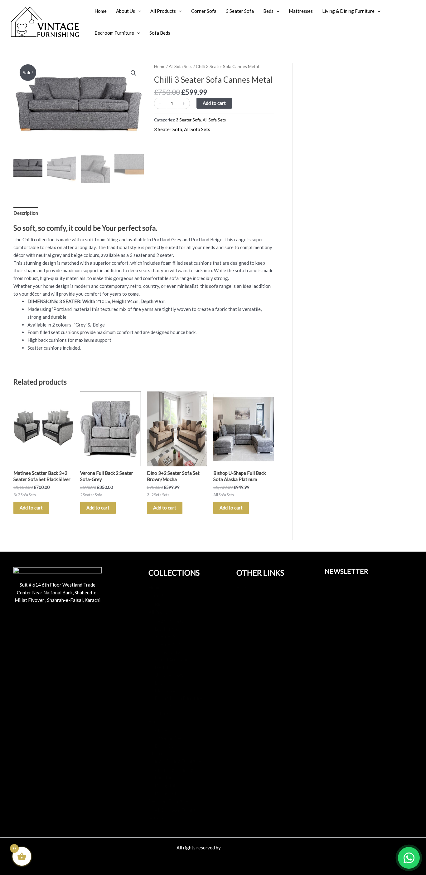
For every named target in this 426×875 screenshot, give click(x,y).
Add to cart (214, 103)
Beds (268, 11)
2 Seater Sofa (169, 644)
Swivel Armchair (171, 659)
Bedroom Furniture (114, 33)
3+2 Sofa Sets (169, 621)
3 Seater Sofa (240, 11)
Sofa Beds (159, 33)
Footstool (165, 667)
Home (100, 11)
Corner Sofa (203, 11)
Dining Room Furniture (178, 698)
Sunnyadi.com (236, 847)
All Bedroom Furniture (178, 810)
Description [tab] (25, 213)
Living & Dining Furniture (348, 11)
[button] (138, 11)
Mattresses (301, 11)
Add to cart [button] (31, 507)
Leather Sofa (168, 629)
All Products (163, 11)
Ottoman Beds (170, 738)
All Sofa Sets (180, 66)
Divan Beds (166, 746)
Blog (160, 604)
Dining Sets (167, 793)
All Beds (163, 730)
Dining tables (168, 785)
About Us (125, 11)
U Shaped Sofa (169, 675)
